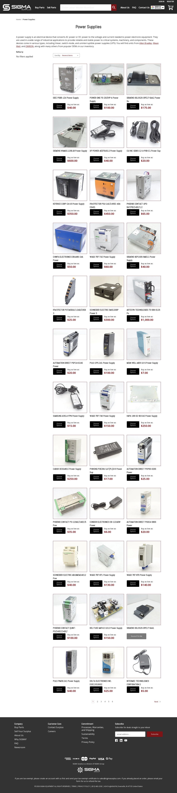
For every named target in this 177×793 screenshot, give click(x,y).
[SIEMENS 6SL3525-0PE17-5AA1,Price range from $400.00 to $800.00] (143, 609)
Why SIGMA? (20, 739)
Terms (85, 738)
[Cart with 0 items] (170, 7)
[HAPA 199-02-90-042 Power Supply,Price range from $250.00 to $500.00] (143, 397)
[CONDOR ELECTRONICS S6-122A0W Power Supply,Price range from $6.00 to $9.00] (106, 503)
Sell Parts (51, 7)
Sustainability (88, 734)
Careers (52, 731)
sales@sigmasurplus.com (110, 778)
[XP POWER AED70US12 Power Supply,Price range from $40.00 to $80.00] (106, 132)
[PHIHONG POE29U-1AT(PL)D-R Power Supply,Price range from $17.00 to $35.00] (106, 450)
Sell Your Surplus (22, 731)
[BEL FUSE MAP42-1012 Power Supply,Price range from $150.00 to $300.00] (106, 609)
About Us (125, 7)
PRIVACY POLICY (84, 786)
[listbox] (71, 55)
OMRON (30, 46)
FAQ (134, 7)
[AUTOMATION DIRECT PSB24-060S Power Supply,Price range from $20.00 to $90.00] (143, 503)
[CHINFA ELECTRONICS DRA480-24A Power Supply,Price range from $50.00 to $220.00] (70, 238)
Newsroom (19, 747)
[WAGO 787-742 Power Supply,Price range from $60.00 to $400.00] (106, 238)
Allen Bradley (145, 43)
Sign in (161, 1)
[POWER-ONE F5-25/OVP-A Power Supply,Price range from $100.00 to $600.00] (106, 79)
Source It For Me (136, 636)
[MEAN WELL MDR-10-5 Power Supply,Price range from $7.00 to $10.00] (143, 344)
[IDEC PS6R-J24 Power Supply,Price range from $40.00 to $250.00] (70, 79)
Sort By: (58, 55)
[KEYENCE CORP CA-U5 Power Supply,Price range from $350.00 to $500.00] (70, 185)
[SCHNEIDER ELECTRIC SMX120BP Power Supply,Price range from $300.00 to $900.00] (106, 291)
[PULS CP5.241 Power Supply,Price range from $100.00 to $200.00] (106, 344)
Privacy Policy (88, 742)
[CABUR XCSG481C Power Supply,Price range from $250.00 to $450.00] (70, 450)
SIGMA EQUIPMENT (47, 786)
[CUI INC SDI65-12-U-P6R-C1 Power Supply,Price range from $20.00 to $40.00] (143, 132)
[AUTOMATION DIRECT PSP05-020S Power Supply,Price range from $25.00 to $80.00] (143, 450)
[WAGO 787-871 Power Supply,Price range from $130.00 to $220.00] (106, 556)
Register (170, 1)
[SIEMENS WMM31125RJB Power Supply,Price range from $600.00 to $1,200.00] (70, 132)
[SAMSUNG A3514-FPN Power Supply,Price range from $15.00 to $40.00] (70, 397)
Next (156, 701)
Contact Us (144, 7)
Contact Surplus (55, 727)
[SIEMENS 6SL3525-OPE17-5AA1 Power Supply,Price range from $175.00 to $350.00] (143, 79)
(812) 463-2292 (96, 786)
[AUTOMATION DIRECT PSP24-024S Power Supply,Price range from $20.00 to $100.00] (70, 344)
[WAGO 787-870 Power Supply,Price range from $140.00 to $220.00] (143, 556)
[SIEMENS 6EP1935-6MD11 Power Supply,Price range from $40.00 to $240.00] (143, 238)
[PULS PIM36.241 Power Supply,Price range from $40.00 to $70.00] (70, 663)
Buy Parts (39, 7)
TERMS (74, 786)
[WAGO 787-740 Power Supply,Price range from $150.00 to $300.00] (106, 397)
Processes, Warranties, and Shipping (93, 728)
